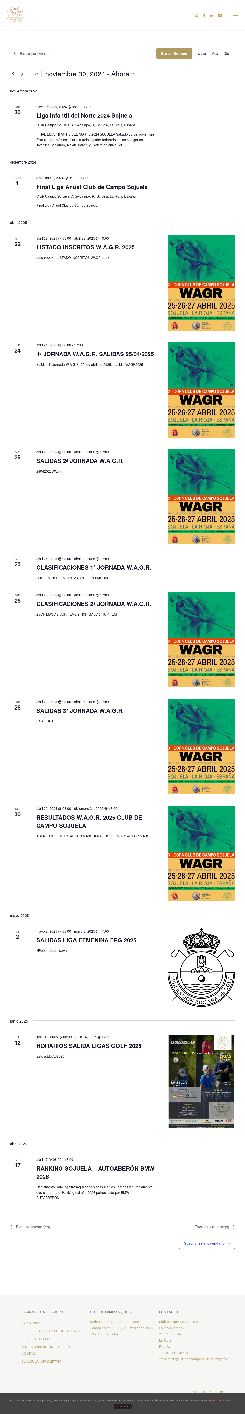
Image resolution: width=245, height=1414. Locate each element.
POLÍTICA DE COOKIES (39, 1339)
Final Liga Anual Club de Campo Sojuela (92, 187)
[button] (235, 15)
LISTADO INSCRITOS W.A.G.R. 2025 (85, 247)
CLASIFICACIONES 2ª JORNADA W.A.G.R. (93, 604)
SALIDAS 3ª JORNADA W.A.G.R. (80, 710)
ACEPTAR (122, 1406)
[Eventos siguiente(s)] (22, 74)
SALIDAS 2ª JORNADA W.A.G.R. (80, 461)
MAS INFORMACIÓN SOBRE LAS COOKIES (47, 1350)
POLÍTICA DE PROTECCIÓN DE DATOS (52, 1330)
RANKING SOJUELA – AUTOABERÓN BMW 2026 (95, 1172)
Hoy (35, 73)
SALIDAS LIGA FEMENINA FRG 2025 (86, 940)
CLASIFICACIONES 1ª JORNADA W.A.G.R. (93, 567)
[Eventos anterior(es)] (13, 74)
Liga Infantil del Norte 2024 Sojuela (84, 115)
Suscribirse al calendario (204, 1243)
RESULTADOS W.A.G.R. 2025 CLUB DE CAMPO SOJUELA (89, 821)
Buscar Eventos (174, 53)
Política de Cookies (219, 1400)
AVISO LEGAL (32, 1322)
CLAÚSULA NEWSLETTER (41, 1361)
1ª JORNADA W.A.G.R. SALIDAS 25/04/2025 (95, 354)
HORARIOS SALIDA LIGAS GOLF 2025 (88, 1046)
